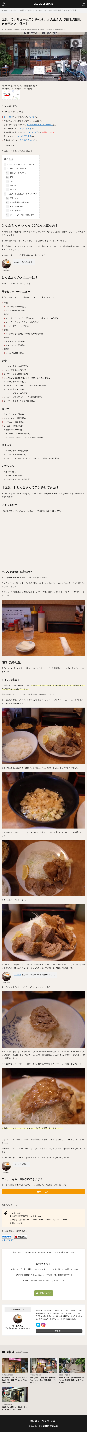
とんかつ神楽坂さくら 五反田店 (40, 125)
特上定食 (11, 185)
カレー (10, 181)
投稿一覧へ (58, 1331)
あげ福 (31, 117)
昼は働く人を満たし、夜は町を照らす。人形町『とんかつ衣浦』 (14, 1408)
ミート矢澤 (8, 117)
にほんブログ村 (8, 1240)
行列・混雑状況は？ (15, 206)
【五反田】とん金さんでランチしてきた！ (20, 194)
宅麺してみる (45, 1293)
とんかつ (42, 29)
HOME (6, 10)
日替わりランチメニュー (17, 173)
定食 (9, 177)
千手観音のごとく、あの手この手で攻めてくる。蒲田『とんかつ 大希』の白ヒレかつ (14, 1380)
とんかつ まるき (24, 128)
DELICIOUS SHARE (43, 4)
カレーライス (50, 29)
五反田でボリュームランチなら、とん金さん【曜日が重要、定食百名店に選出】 (52, 10)
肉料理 (22, 10)
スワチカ (17, 975)
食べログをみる (43, 1192)
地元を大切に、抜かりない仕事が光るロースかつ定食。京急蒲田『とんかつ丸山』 (43, 1380)
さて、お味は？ (13, 211)
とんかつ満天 (32, 132)
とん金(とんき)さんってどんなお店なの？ (20, 164)
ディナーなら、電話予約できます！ (21, 215)
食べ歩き (14, 10)
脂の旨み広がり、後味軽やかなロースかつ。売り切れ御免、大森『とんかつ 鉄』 (71, 1380)
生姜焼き (62, 29)
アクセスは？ (13, 198)
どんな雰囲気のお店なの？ (17, 202)
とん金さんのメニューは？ (15, 169)
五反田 (57, 29)
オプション (12, 190)
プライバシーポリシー (49, 1421)
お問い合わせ (34, 1421)
